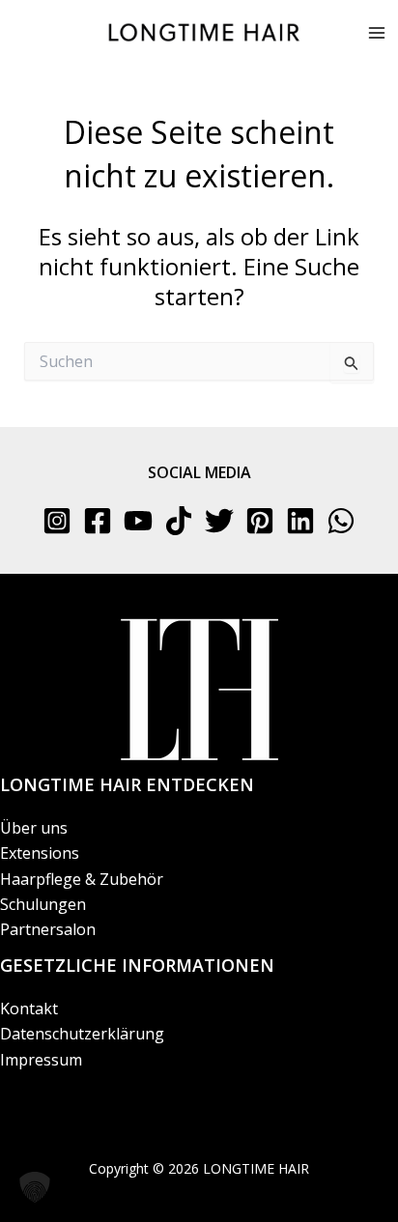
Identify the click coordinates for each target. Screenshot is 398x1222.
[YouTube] (138, 520)
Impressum (41, 1059)
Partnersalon (48, 929)
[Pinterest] (259, 520)
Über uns (34, 827)
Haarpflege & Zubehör (81, 879)
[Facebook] (97, 520)
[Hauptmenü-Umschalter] (376, 33)
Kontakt (29, 1008)
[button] (35, 1187)
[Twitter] (219, 520)
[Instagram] (57, 520)
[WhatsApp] (341, 520)
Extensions (39, 853)
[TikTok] (178, 520)
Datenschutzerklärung (82, 1033)
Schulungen (43, 904)
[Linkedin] (300, 520)
